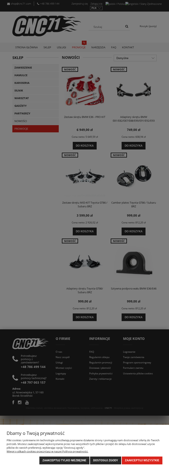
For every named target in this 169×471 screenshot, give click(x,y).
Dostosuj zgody (105, 460)
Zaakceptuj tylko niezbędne (64, 460)
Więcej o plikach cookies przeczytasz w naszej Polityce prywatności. (47, 451)
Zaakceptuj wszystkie (142, 460)
